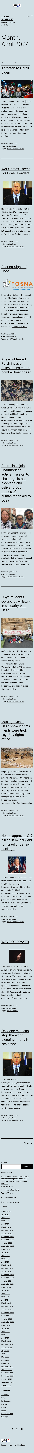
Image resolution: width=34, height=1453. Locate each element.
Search (4, 1163)
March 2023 (6, 1341)
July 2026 (5, 1214)
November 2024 (7, 1278)
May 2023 (5, 1335)
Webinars (4, 1417)
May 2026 (5, 1221)
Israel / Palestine (12, 1011)
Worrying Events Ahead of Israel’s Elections (14, 1182)
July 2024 (5, 1290)
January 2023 (6, 1347)
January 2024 (6, 1309)
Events (4, 1404)
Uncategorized (7, 1414)
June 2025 (5, 1256)
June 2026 (5, 1218)
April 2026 (5, 1224)
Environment (6, 1401)
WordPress (21, 1445)
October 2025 (6, 1243)
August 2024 (6, 1287)
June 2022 (5, 1354)
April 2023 (5, 1338)
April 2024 (5, 1300)
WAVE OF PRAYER (15, 942)
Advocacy (5, 1395)
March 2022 (6, 1363)
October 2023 (6, 1319)
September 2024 (7, 1284)
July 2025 (5, 1252)
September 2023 (7, 1322)
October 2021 (6, 1379)
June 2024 (5, 1294)
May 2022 (5, 1357)
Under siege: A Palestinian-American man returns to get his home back (15, 1177)
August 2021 (6, 1385)
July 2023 (5, 1328)
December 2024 (7, 1275)
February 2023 (7, 1344)
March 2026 (6, 1227)
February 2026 (7, 1230)
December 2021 (7, 1373)
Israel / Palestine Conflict (15, 148)
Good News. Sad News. (10, 1190)
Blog (3, 1398)
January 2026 (6, 1233)
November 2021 (7, 1376)
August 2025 (6, 1249)
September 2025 (7, 1246)
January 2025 (6, 1271)
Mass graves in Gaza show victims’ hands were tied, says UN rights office (16, 730)
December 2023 (7, 1313)
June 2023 (5, 1332)
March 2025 (6, 1265)
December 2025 (7, 1237)
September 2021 (7, 1382)
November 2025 (7, 1240)
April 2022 (5, 1360)
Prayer (3, 1410)
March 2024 (6, 1303)
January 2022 (6, 1370)
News (14, 146)
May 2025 (5, 1259)
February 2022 (7, 1366)
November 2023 (7, 1316)
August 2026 (6, 1211)
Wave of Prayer (7, 1187)
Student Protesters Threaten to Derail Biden (15, 68)
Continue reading (22, 234)
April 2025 (5, 1262)
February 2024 (7, 1306)
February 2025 (7, 1268)
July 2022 (5, 1351)
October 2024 (6, 1281)
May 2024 (5, 1297)
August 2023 (6, 1325)
